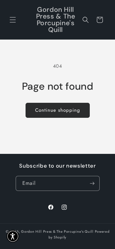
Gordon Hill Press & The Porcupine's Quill (58, 231)
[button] (13, 20)
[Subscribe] (92, 183)
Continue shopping (57, 110)
